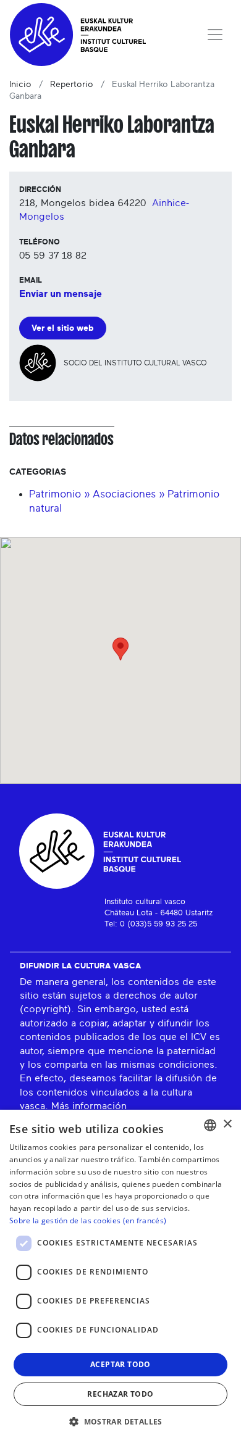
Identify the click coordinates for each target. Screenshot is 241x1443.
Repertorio (71, 84)
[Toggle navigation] (215, 34)
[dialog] (120, 1276)
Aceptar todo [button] (120, 1364)
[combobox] (210, 1125)
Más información (89, 1106)
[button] (120, 1421)
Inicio (20, 84)
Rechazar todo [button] (120, 1394)
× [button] (227, 1124)
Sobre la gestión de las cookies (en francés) (87, 1220)
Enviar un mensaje (60, 294)
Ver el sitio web (63, 328)
